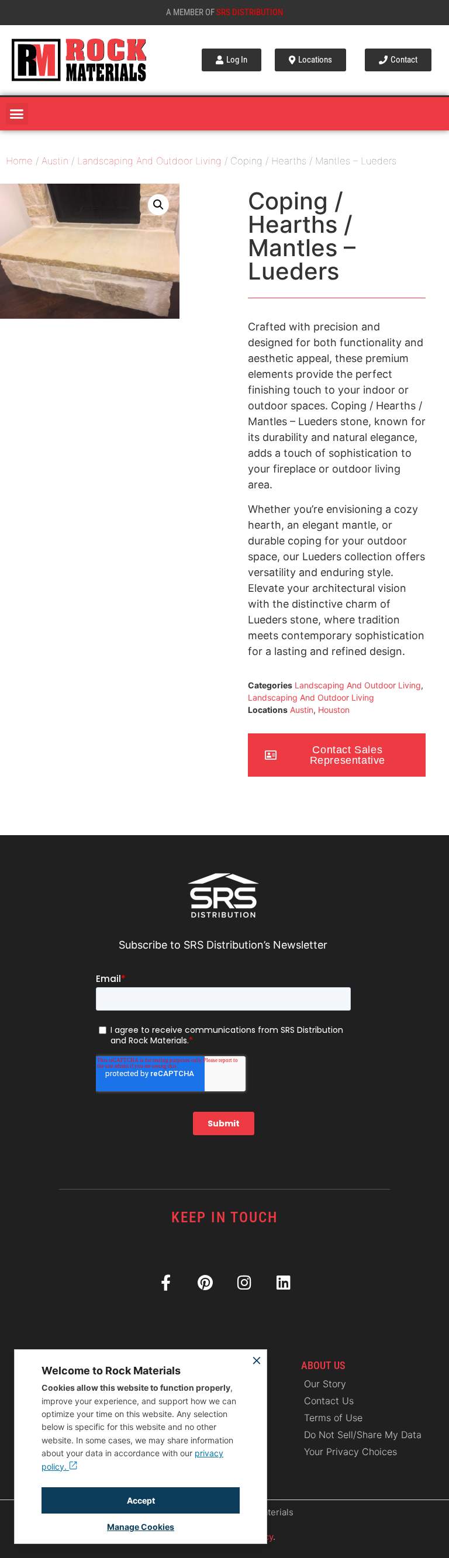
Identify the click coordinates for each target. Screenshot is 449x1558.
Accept (141, 1500)
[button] (17, 114)
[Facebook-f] (166, 1282)
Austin (55, 161)
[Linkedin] (283, 1282)
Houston (334, 710)
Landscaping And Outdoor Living (149, 161)
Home (19, 161)
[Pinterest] (205, 1282)
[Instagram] (244, 1282)
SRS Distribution (249, 12)
